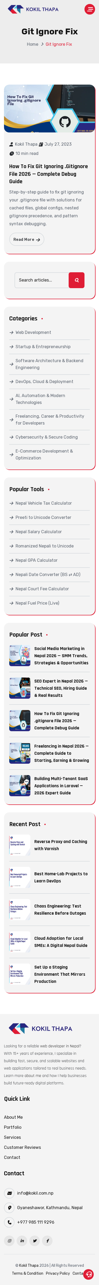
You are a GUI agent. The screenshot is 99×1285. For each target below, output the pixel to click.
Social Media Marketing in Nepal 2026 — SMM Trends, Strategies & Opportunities (61, 656)
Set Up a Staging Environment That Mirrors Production (59, 974)
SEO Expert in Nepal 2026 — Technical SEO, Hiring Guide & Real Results (61, 688)
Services (12, 1137)
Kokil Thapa (26, 144)
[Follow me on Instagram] (9, 1241)
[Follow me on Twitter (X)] (34, 1241)
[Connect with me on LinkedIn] (22, 1241)
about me (33, 1076)
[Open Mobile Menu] (89, 9)
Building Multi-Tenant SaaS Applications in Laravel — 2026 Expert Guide (61, 786)
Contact (12, 1157)
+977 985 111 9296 (35, 1222)
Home (32, 44)
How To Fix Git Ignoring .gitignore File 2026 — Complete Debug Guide (48, 174)
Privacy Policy (58, 1273)
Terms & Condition (27, 1273)
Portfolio (12, 1127)
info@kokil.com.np (35, 1193)
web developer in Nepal (59, 1046)
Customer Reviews (22, 1147)
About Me (13, 1117)
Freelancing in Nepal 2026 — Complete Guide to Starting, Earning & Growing (61, 753)
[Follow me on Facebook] (47, 1241)
